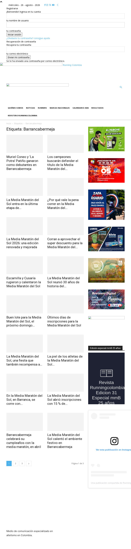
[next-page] (28, 463)
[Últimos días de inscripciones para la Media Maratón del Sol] (65, 304)
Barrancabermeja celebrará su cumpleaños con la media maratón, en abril (23, 441)
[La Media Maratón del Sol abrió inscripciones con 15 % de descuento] (65, 383)
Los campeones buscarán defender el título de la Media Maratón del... (62, 163)
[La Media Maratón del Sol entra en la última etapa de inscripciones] (24, 187)
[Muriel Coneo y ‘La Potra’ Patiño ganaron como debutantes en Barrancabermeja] (24, 144)
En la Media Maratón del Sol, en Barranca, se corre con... (24, 400)
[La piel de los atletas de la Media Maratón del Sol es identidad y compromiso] (65, 344)
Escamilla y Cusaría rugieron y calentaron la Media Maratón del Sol (23, 282)
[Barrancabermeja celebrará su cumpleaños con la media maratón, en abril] (24, 422)
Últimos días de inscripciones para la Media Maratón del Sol (64, 321)
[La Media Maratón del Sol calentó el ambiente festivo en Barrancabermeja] (65, 422)
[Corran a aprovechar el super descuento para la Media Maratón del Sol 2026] (65, 226)
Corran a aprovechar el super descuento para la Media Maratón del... (64, 243)
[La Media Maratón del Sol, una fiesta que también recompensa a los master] (24, 344)
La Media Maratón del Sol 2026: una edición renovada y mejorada (22, 243)
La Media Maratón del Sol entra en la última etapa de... (22, 204)
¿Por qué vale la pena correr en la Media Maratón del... (63, 204)
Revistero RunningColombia (22, 115)
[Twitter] (50, 5)
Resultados (97, 108)
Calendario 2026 (81, 108)
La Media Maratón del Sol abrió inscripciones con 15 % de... (64, 400)
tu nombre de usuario (17, 20)
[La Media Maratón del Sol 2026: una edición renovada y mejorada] (24, 226)
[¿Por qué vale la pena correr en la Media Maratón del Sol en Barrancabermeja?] (65, 187)
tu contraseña (13, 30)
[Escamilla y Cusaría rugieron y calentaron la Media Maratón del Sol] (24, 265)
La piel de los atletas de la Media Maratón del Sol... (65, 360)
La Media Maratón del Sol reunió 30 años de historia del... (63, 282)
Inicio (8, 123)
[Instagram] (47, 5)
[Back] (58, 5)
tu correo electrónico (17, 53)
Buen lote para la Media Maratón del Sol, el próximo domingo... (23, 321)
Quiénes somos (15, 108)
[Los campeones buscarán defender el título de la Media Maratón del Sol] (65, 144)
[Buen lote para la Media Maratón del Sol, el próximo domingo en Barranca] (24, 304)
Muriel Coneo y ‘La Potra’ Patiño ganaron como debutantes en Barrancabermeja (22, 163)
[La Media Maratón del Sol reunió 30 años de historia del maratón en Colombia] (65, 265)
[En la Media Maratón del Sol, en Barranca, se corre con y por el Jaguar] (24, 383)
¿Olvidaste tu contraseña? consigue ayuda (28, 38)
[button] (121, 87)
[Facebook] (45, 5)
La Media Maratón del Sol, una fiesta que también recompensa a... (24, 360)
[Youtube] (53, 5)
